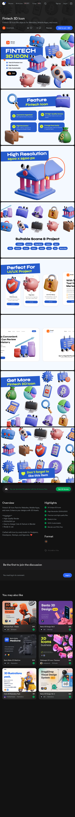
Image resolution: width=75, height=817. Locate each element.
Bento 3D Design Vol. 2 (47, 694)
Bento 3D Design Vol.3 (47, 627)
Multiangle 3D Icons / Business (50, 660)
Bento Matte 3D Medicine (12, 660)
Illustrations (14, 663)
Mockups (50, 629)
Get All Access (63, 489)
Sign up (58, 3)
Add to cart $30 (64, 28)
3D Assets (13, 629)
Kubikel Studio (11, 696)
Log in (65, 3)
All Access (22, 3)
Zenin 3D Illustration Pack (12, 694)
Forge (37, 3)
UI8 (8, 629)
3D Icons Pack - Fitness (11, 627)
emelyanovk (46, 663)
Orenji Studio (10, 28)
